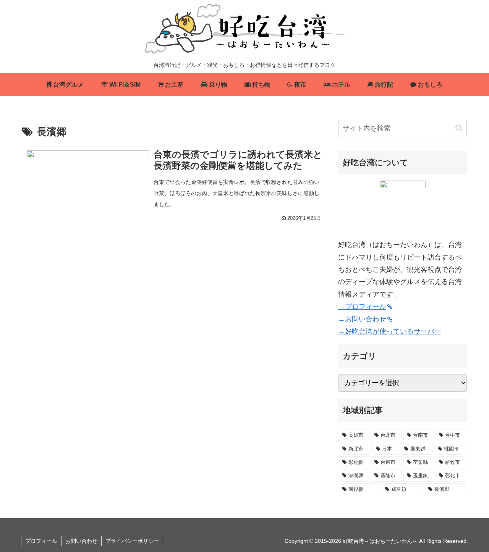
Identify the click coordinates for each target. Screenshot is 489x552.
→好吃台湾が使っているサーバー (389, 331)
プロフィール (41, 541)
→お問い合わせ (362, 319)
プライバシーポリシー (132, 541)
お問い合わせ (81, 541)
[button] (459, 128)
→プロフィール (362, 306)
